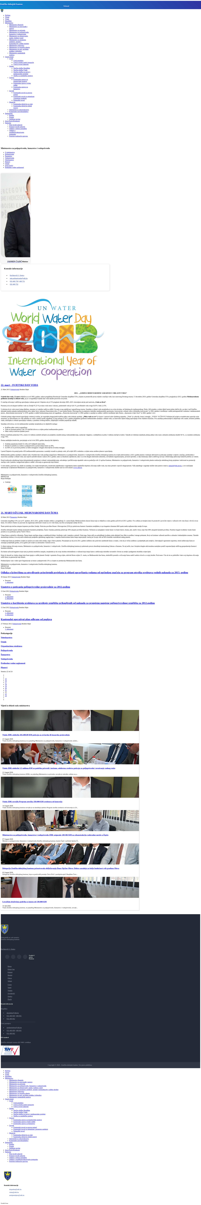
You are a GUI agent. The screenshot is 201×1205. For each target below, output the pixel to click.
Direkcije (12, 102)
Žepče (10, 999)
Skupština (8, 21)
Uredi (11, 59)
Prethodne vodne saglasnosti (13, 663)
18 (6, 684)
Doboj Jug (11, 969)
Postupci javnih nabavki (17, 127)
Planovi (4, 667)
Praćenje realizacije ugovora (18, 136)
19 (6, 686)
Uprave (11, 78)
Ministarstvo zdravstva (16, 45)
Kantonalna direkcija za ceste (23, 104)
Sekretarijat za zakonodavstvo (19, 110)
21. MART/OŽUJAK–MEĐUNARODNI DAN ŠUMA (29, 512)
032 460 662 (11, 1019)
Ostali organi (9, 57)
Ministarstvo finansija (16, 25)
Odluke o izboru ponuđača (18, 129)
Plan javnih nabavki (15, 125)
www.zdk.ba (77, 467)
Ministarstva (9, 23)
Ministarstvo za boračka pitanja (19, 47)
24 (6, 696)
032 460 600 (11, 1030)
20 (6, 688)
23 (6, 694)
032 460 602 (11, 1033)
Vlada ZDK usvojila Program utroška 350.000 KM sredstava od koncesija (32, 802)
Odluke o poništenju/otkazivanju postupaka (16, 132)
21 (6, 690)
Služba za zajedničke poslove (23, 76)
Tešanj (10, 981)
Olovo (10, 978)
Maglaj (10, 975)
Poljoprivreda (14, 591)
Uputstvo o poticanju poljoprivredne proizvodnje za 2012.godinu (35, 586)
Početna (7, 15)
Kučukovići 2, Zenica (17, 275)
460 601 (19, 1030)
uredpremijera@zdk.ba (14, 1027)
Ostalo (3, 642)
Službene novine (14, 119)
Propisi (11, 117)
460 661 (19, 1016)
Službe (11, 66)
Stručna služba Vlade (20, 70)
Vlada (7, 19)
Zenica (10, 996)
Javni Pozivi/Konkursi (12, 121)
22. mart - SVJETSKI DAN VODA (19, 385)
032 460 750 (14, 281)
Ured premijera (18, 60)
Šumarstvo (13, 517)
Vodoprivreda (14, 389)
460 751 (22, 281)
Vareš (9, 987)
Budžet (11, 115)
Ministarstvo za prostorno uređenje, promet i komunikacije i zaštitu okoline (19, 41)
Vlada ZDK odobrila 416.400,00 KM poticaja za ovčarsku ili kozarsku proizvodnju (36, 735)
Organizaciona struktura (11, 646)
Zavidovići (11, 993)
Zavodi (11, 91)
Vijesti (7, 17)
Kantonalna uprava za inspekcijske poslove (20, 80)
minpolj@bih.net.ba (175, 466)
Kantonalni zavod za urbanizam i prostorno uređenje (23, 97)
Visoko (10, 990)
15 (6, 679)
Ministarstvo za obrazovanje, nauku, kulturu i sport (18, 37)
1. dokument (9, 582)
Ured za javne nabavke (21, 64)
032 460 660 (11, 1016)
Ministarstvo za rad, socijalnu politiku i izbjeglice (18, 50)
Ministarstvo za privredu (17, 30)
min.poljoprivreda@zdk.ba (19, 278)
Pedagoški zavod (19, 100)
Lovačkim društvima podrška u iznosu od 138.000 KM (24, 902)
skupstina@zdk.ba (13, 1013)
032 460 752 (14, 284)
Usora (10, 985)
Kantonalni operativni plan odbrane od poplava (26, 619)
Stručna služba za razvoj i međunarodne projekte (21, 73)
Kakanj (10, 972)
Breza (10, 966)
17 (6, 683)
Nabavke (8, 123)
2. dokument (9, 598)
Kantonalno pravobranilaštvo (18, 112)
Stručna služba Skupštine (21, 68)
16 (6, 681)
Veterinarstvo (6, 637)
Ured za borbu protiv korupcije (23, 62)
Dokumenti (8, 113)
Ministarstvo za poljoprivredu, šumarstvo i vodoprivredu (19, 33)
